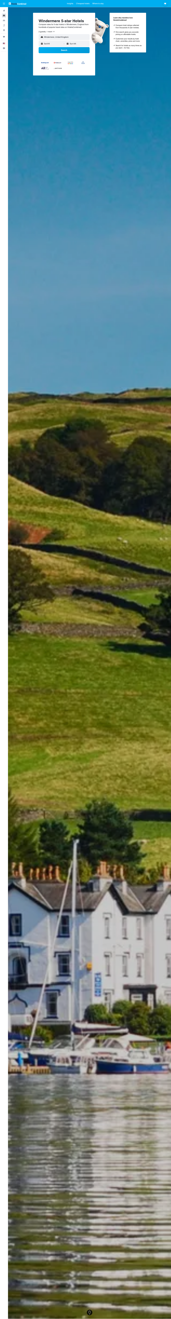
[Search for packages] (4, 25)
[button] (4, 3)
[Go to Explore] (4, 30)
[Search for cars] (4, 20)
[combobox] (47, 31)
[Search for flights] (4, 10)
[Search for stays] (4, 15)
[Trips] (4, 36)
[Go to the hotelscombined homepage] (17, 3)
